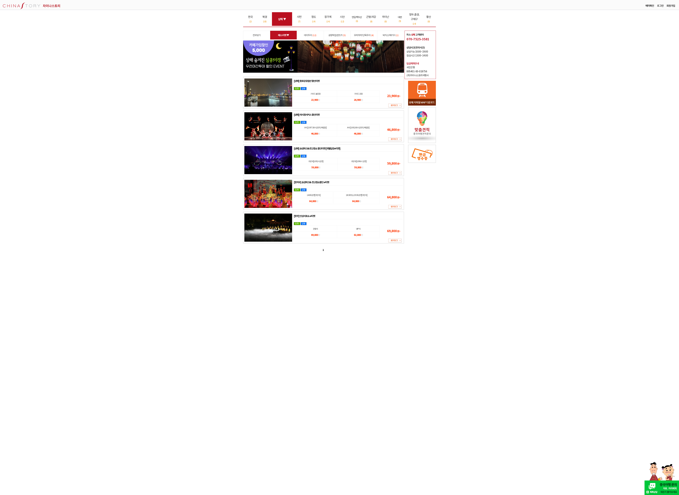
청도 (313, 18)
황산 (428, 18)
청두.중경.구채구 (414, 18)
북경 (264, 18)
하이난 (385, 18)
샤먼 (299, 18)
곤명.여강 (371, 18)
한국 (250, 18)
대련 (400, 19)
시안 (342, 18)
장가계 (327, 18)
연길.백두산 (357, 19)
